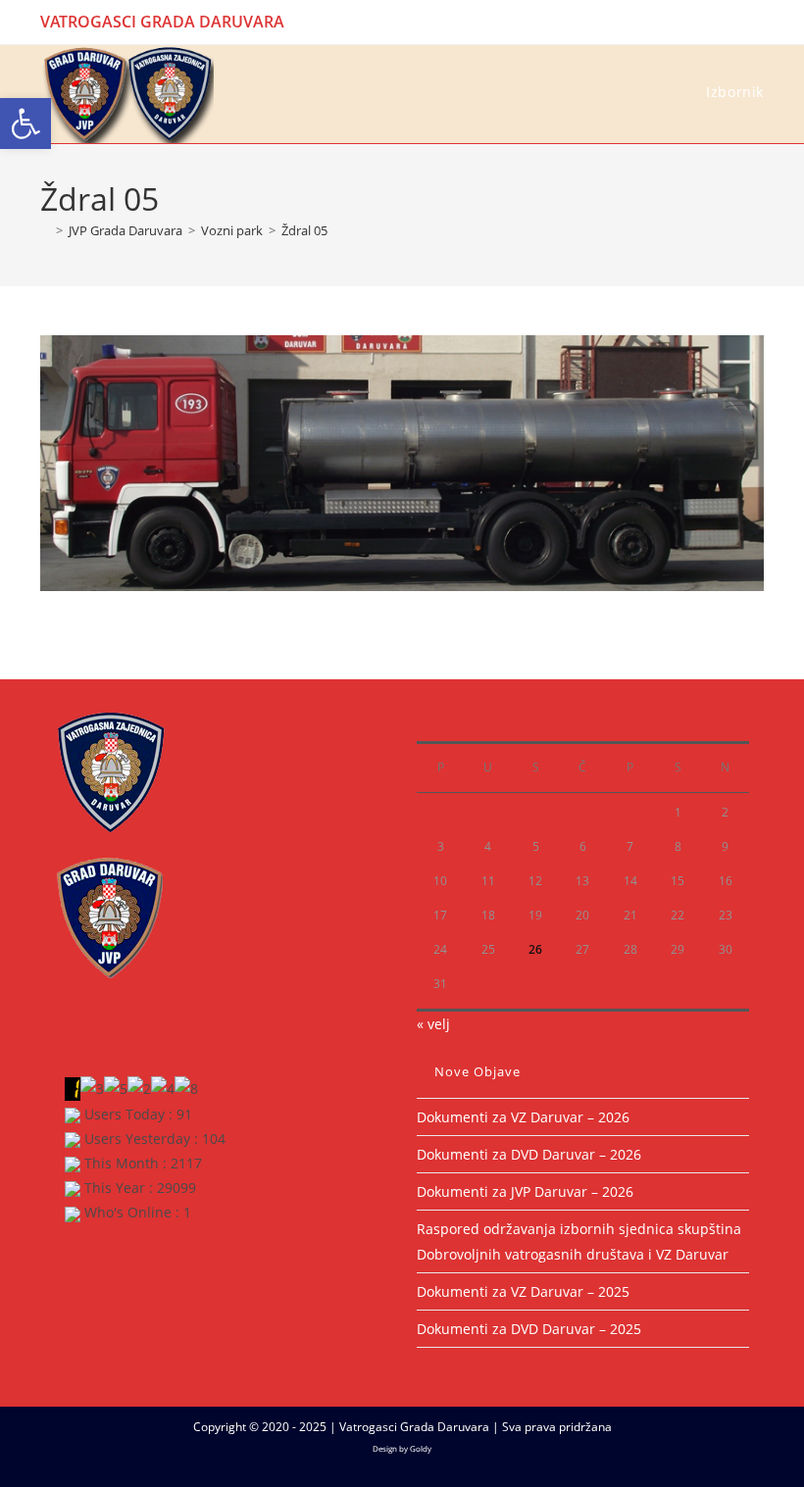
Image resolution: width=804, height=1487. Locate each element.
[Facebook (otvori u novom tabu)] (713, 21)
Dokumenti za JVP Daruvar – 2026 (525, 1191)
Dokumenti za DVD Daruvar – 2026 (529, 1154)
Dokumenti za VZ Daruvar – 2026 (523, 1117)
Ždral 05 (304, 230)
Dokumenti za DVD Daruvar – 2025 (529, 1328)
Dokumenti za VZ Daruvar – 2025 (523, 1291)
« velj (433, 1024)
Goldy (420, 1448)
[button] (25, 123)
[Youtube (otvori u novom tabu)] (755, 21)
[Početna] (45, 230)
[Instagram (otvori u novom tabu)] (736, 21)
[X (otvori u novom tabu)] (690, 21)
